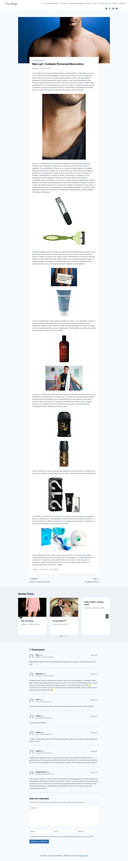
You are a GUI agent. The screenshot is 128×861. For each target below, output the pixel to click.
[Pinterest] (113, 8)
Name (33, 831)
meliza (38, 716)
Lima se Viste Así (105, 3)
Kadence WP (83, 856)
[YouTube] (116, 8)
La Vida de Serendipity (50, 3)
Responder (94, 655)
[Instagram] (109, 8)
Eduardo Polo (41, 772)
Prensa (114, 3)
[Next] (107, 616)
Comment (34, 808)
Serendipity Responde (77, 3)
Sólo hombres (54, 569)
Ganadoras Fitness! (92, 580)
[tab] (60, 636)
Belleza (88, 3)
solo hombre (44, 569)
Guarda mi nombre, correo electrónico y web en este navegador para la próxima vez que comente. (62, 836)
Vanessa (36, 68)
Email (56, 831)
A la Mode (63, 3)
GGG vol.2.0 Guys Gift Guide (39, 580)
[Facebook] (106, 8)
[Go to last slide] (21, 616)
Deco (95, 3)
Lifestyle (122, 3)
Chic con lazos (27, 621)
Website (80, 831)
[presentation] (32, 607)
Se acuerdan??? (59, 621)
